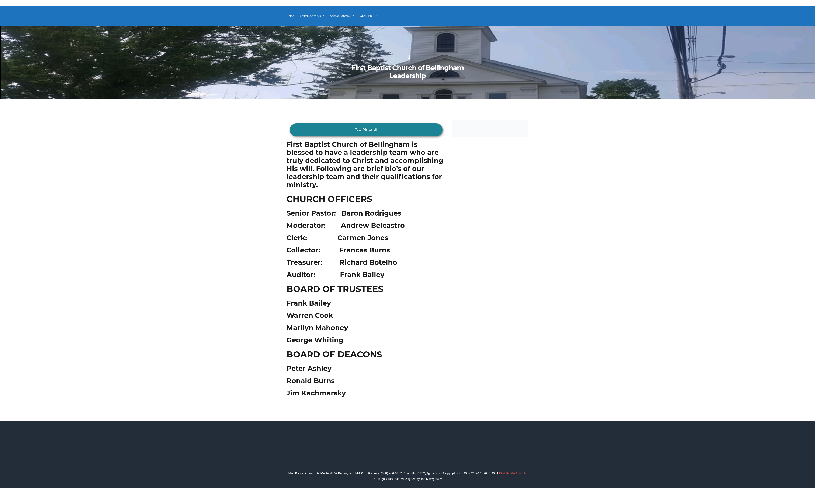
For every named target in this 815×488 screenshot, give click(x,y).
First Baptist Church (512, 473)
